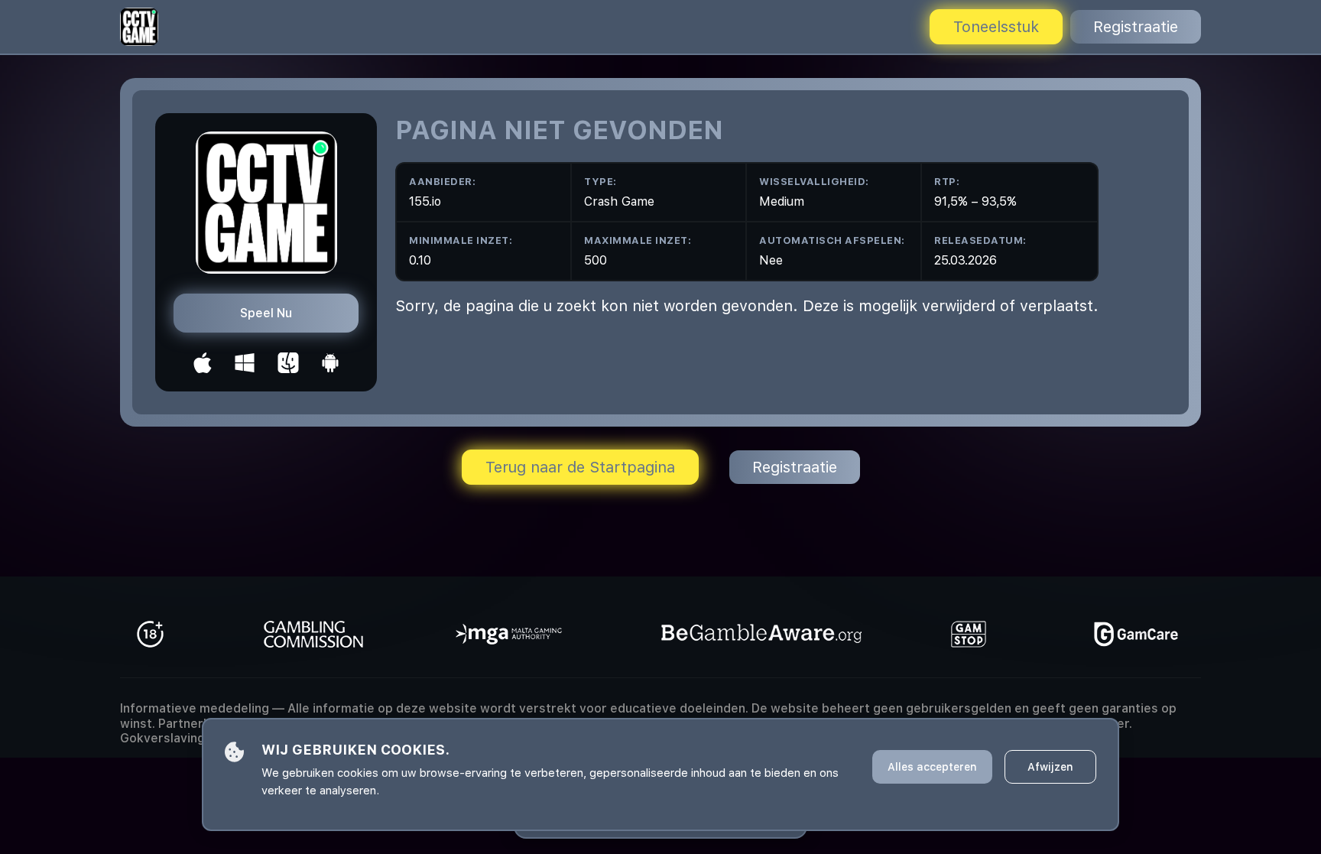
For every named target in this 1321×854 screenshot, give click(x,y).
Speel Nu (266, 313)
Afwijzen (1050, 767)
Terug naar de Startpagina (580, 467)
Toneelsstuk (996, 27)
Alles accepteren (932, 767)
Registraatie (1135, 27)
